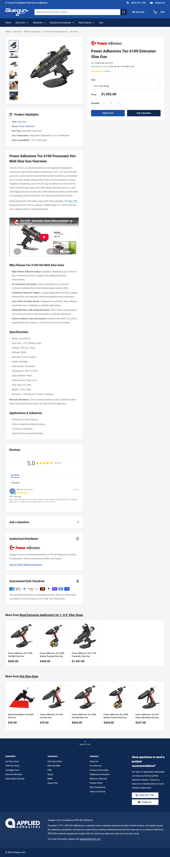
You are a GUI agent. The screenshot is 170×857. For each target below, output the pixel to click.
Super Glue (53, 783)
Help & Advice (84, 22)
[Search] (123, 12)
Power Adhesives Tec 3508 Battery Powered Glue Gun (52, 654)
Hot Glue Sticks (55, 761)
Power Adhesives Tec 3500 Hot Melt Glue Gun (20, 654)
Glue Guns (20, 22)
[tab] (15, 476)
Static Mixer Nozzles (14, 778)
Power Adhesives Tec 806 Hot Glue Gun (51, 716)
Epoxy (50, 774)
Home (8, 22)
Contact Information (99, 770)
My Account (138, 12)
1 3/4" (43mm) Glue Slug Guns (55, 32)
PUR (50, 770)
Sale (101, 22)
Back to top (85, 744)
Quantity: (95, 103)
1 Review (107, 71)
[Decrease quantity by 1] (104, 103)
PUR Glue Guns (12, 765)
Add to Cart (108, 113)
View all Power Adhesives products (25, 564)
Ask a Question (144, 113)
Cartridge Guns (12, 770)
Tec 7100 (73, 201)
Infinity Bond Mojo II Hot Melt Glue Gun (21, 716)
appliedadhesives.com (90, 839)
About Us (94, 761)
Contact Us (159, 3)
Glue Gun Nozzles (13, 774)
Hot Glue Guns (29, 676)
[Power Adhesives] (126, 43)
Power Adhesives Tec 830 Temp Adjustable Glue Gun (147, 716)
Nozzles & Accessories (60, 22)
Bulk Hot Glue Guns (32, 32)
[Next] (164, 705)
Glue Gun (22, 121)
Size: (102, 79)
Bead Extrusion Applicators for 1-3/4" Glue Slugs (51, 615)
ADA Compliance (97, 787)
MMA (50, 778)
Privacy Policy (96, 783)
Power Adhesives (27, 126)
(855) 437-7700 (136, 2)
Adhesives (37, 22)
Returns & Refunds (98, 778)
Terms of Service (97, 791)
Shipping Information (100, 774)
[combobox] (77, 12)
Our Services (95, 765)
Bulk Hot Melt (54, 765)
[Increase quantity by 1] (118, 103)
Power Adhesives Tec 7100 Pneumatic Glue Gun (84, 654)
